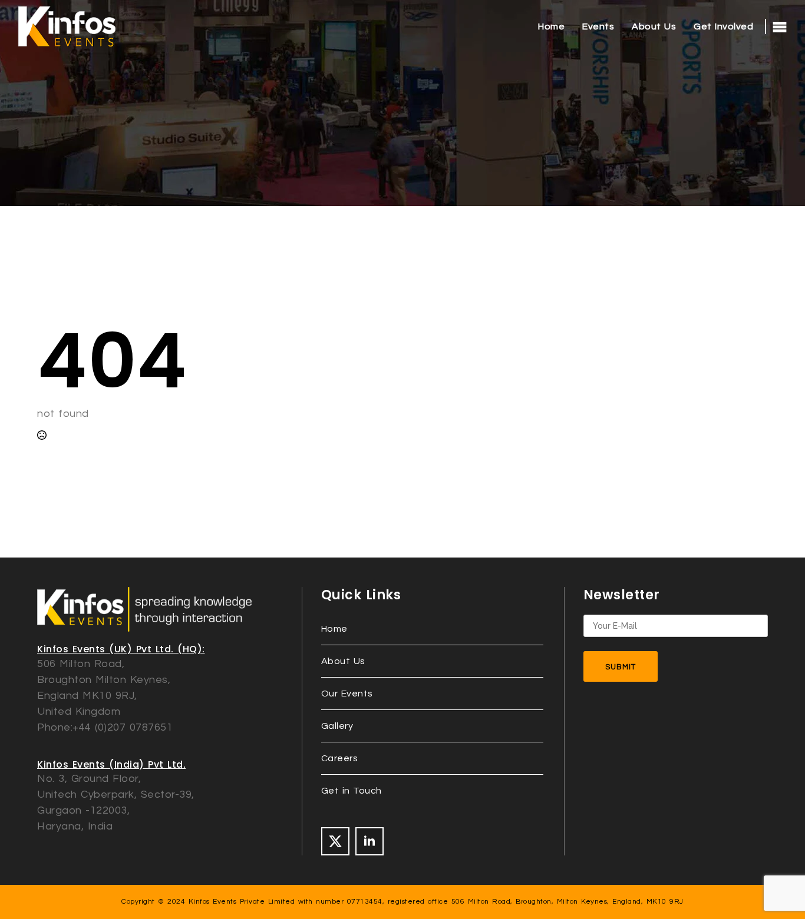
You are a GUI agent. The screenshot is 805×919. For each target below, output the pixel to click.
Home (551, 26)
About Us (654, 26)
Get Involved (723, 26)
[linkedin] (369, 841)
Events (598, 26)
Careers (339, 758)
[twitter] (335, 841)
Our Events (347, 693)
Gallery (337, 726)
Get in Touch (351, 790)
